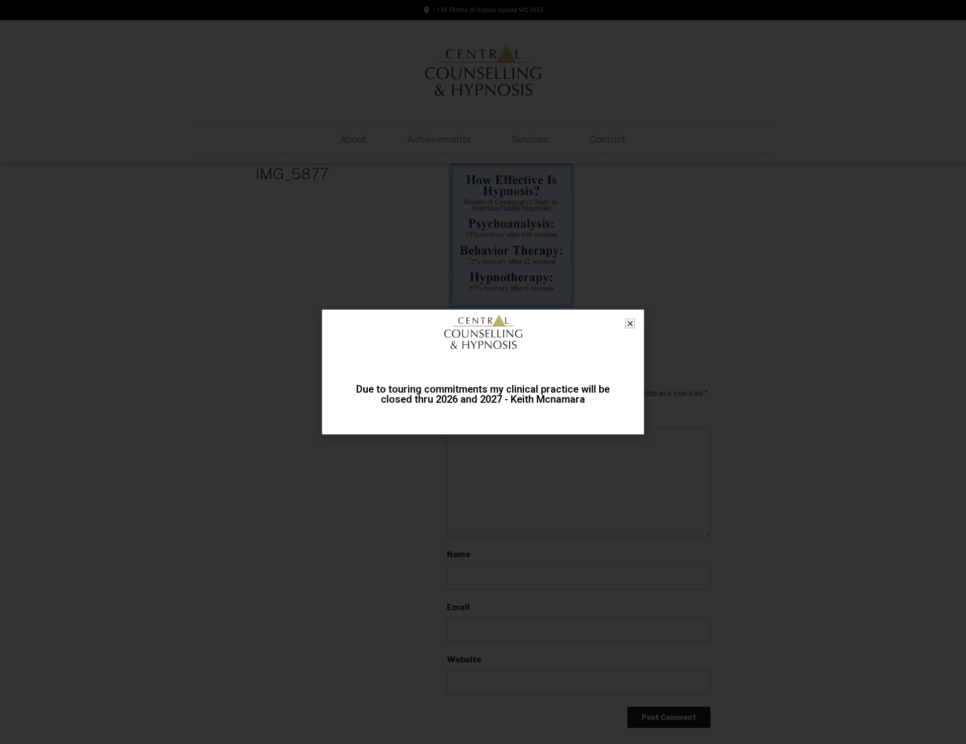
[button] (630, 323)
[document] (483, 372)
